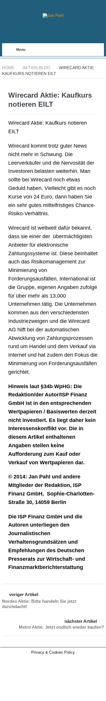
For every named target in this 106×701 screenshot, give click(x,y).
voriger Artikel (23, 594)
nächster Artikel (80, 621)
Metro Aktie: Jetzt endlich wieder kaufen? (61, 627)
